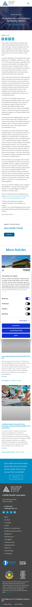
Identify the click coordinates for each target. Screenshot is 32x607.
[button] (28, 3)
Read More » (4, 376)
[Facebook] (3, 512)
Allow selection (16, 330)
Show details (23, 320)
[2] (18, 156)
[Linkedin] (14, 512)
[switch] (27, 304)
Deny (16, 335)
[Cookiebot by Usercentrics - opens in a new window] (23, 270)
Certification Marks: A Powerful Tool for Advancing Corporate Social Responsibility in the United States (16, 426)
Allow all (16, 325)
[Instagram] (11, 512)
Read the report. (9, 592)
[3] (17, 173)
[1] (7, 87)
